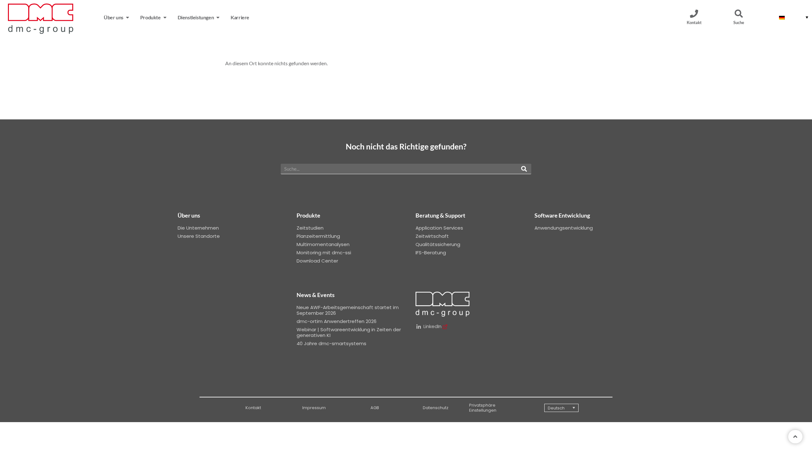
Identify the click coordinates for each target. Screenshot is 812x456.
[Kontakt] (694, 14)
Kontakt (694, 22)
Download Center (317, 260)
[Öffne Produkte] (164, 17)
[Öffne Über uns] (127, 17)
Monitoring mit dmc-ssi (324, 252)
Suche (738, 22)
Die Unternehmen (198, 228)
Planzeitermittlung (318, 236)
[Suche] (739, 14)
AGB (374, 408)
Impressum (314, 408)
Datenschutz (436, 408)
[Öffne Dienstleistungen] (217, 17)
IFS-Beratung (431, 252)
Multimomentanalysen (323, 244)
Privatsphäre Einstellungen (482, 407)
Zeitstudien (310, 228)
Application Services (439, 228)
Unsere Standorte (199, 236)
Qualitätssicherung (438, 244)
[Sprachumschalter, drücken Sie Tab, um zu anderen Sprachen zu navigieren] (794, 17)
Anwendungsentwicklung (563, 228)
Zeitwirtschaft (432, 236)
